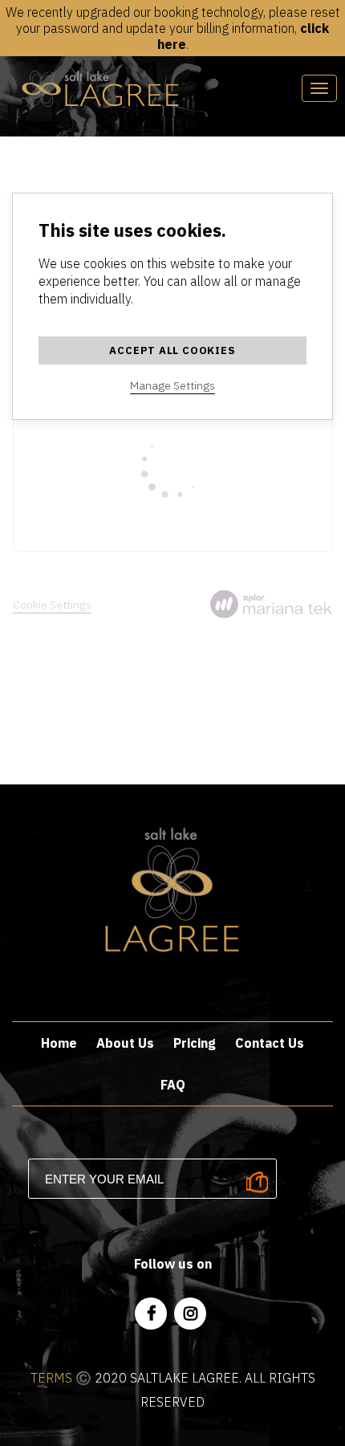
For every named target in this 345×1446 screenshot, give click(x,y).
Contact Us (269, 1043)
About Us (125, 1043)
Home (59, 1043)
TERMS (51, 1378)
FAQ (172, 1085)
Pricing (194, 1043)
